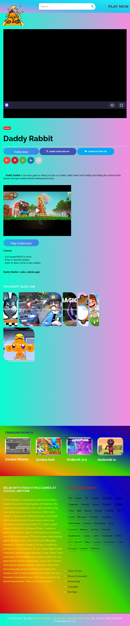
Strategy (107, 498)
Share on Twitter (97, 151)
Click (71, 510)
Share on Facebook (59, 151)
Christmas (109, 541)
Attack (87, 523)
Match (87, 510)
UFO (96, 535)
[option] (18, 451)
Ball (79, 510)
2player (95, 498)
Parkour (95, 548)
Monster (81, 516)
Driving (85, 504)
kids (7, 128)
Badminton (74, 535)
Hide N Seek (107, 459)
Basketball (99, 523)
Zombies (106, 504)
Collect (119, 498)
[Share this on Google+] (6, 160)
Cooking (106, 516)
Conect (73, 529)
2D (86, 498)
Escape (73, 548)
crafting (109, 510)
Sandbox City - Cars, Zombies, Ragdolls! (47, 463)
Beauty (84, 529)
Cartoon (94, 516)
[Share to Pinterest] (38, 160)
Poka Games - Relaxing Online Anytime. (62, 618)
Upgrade (73, 504)
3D (70, 498)
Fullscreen (21, 152)
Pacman (106, 529)
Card (71, 516)
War (119, 510)
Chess (87, 535)
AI (70, 541)
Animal (98, 510)
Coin (120, 541)
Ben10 (78, 541)
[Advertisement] (28, 411)
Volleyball (107, 535)
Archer (95, 529)
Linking (83, 548)
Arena (95, 504)
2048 (118, 535)
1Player (119, 504)
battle (78, 498)
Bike (87, 541)
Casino (96, 541)
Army (111, 523)
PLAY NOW (118, 6)
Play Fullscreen (21, 243)
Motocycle (74, 523)
